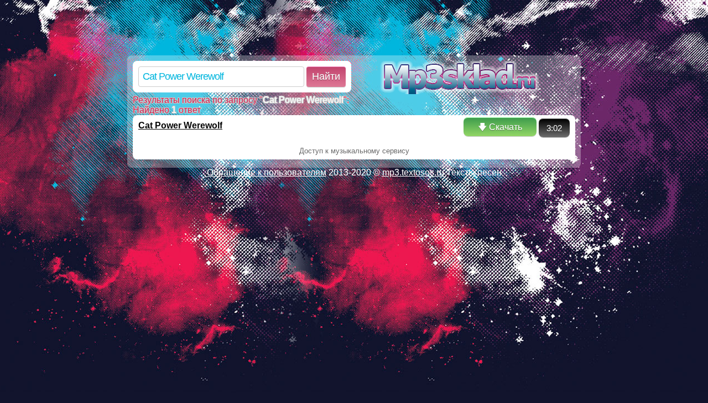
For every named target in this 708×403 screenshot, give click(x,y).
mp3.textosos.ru (413, 172)
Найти (326, 76)
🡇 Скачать (500, 127)
